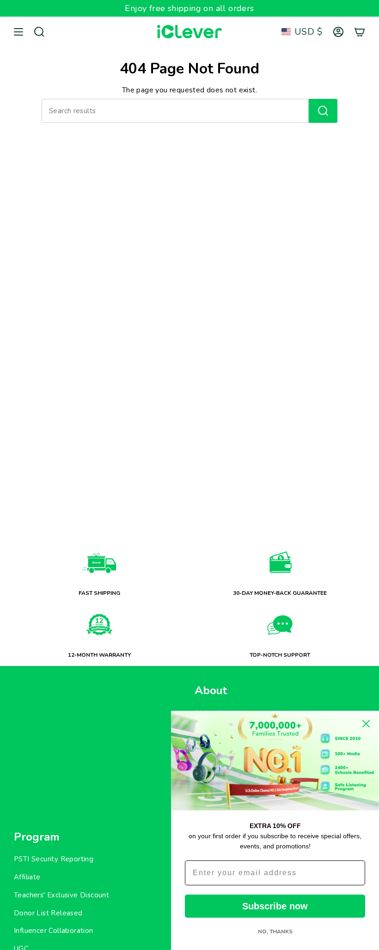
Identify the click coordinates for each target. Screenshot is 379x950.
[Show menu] (18, 31)
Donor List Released (48, 913)
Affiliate (27, 877)
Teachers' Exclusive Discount (61, 895)
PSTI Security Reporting (53, 859)
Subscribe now (275, 906)
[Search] (323, 111)
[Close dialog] (366, 723)
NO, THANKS (275, 931)
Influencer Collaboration (53, 930)
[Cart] (359, 31)
